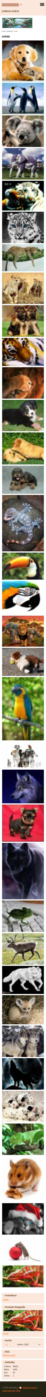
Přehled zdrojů (9, 1355)
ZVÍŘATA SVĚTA (10, 11)
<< (7, 1345)
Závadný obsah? (30, 1388)
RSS (18, 1391)
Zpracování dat (8, 1391)
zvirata (5, 1300)
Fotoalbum (9, 31)
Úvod (3, 31)
